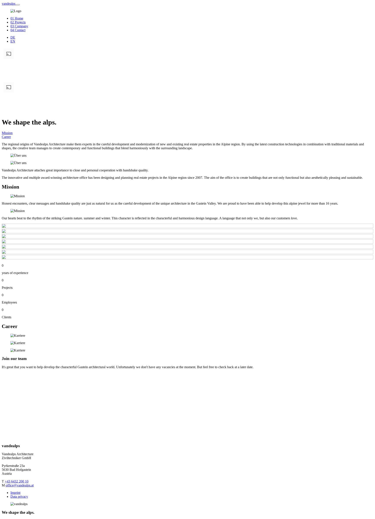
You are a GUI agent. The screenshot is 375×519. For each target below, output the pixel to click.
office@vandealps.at (20, 485)
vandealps (9, 3)
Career (6, 137)
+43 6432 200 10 (16, 481)
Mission (7, 133)
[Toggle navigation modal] (18, 4)
